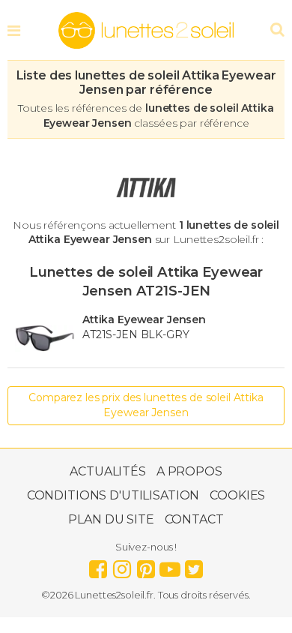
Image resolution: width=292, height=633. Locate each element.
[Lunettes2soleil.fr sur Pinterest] (146, 565)
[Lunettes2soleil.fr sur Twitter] (193, 565)
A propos (189, 471)
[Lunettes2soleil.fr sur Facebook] (98, 565)
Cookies (237, 495)
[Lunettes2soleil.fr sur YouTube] (169, 565)
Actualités (108, 471)
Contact (194, 519)
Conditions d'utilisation (113, 495)
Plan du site (110, 519)
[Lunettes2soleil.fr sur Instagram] (122, 565)
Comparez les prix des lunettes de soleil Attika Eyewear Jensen (145, 405)
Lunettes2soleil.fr (146, 31)
